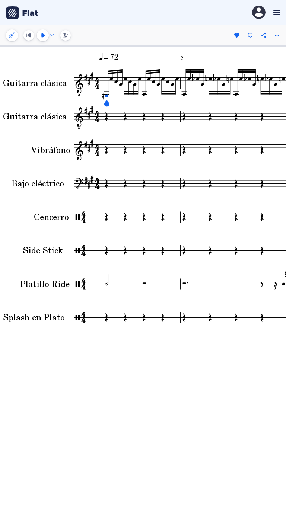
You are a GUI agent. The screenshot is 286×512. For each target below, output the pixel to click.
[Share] (264, 35)
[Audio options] (52, 35)
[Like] (237, 35)
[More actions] (277, 35)
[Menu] (275, 13)
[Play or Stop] (43, 35)
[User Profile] (259, 13)
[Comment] (250, 35)
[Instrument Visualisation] (65, 35)
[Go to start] (28, 35)
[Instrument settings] (12, 35)
